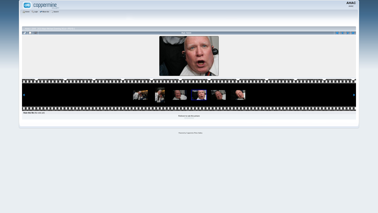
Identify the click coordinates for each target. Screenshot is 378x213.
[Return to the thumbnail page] (24, 33)
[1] (185, 118)
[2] (187, 118)
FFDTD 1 (71, 29)
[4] (191, 118)
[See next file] (348, 33)
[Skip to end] (353, 33)
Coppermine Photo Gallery (194, 133)
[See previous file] (342, 33)
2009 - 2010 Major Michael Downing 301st (49, 29)
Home (27, 29)
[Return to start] (337, 33)
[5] (193, 118)
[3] (189, 118)
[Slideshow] (35, 33)
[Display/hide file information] (30, 33)
